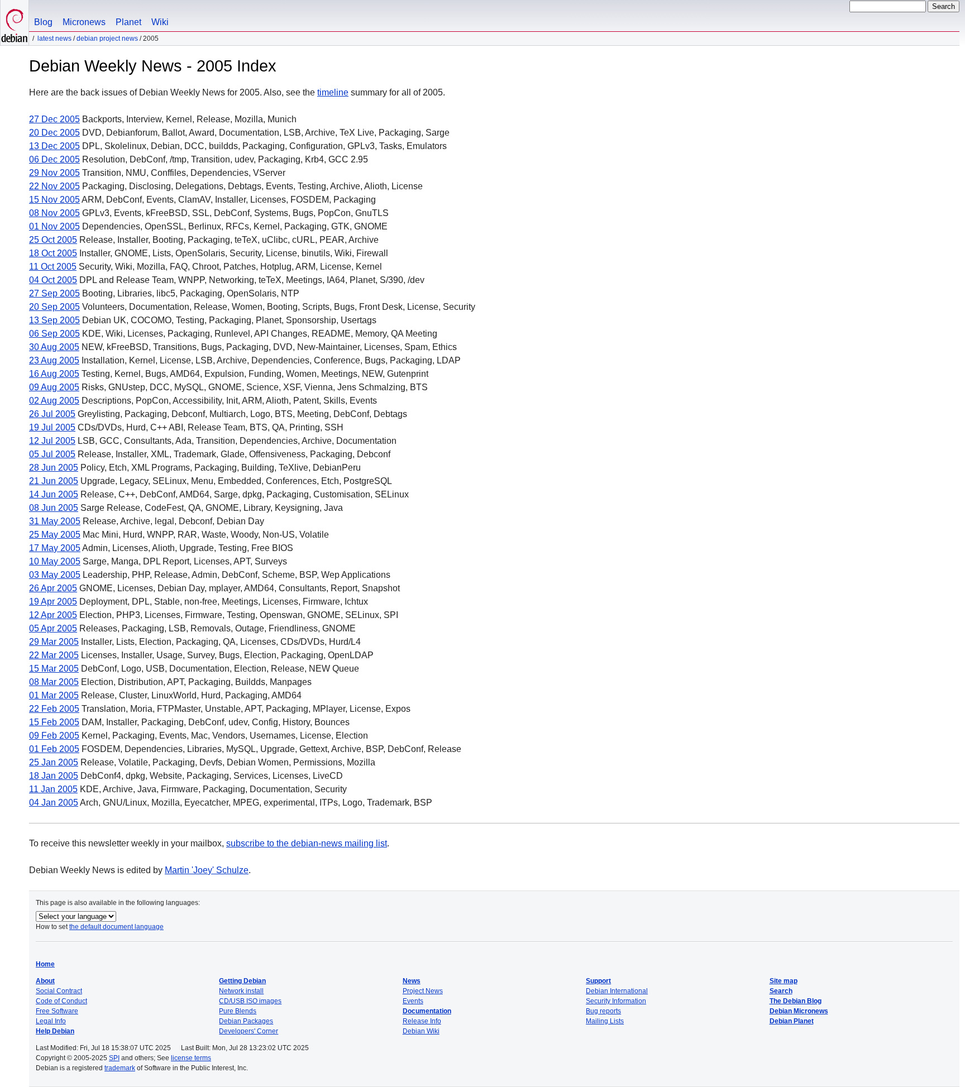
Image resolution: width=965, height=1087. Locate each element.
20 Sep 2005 (54, 307)
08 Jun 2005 (53, 508)
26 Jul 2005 (52, 414)
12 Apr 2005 (53, 615)
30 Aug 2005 (54, 347)
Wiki (160, 22)
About (45, 981)
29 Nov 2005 (54, 173)
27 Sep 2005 (54, 293)
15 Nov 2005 (54, 199)
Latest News (54, 38)
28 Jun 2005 (53, 467)
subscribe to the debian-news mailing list (306, 843)
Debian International (617, 991)
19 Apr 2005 (53, 601)
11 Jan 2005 (53, 789)
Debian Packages (246, 1021)
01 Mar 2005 (54, 695)
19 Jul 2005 (52, 427)
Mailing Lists (605, 1021)
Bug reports (603, 1011)
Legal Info (51, 1021)
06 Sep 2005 (54, 333)
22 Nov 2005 (54, 186)
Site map (783, 981)
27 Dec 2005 (54, 119)
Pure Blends (237, 1011)
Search (781, 991)
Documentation (427, 1011)
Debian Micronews (799, 1011)
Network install (241, 991)
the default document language (116, 927)
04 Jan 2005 (53, 802)
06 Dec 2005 (54, 159)
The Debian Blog (795, 1001)
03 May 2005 (54, 575)
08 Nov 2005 (54, 213)
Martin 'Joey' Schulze (207, 870)
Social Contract (59, 991)
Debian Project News (107, 38)
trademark (119, 1068)
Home (45, 964)
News (412, 981)
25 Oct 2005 (53, 240)
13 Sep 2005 (54, 320)
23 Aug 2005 (54, 360)
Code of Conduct (61, 1001)
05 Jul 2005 (52, 454)
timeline (332, 92)
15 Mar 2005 (54, 668)
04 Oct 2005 (53, 280)
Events (413, 1001)
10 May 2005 (54, 561)
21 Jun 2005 (53, 481)
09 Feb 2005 (54, 735)
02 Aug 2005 (54, 400)
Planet (128, 22)
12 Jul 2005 (52, 441)
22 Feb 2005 (54, 709)
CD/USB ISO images (250, 1001)
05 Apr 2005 (53, 628)
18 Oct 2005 (53, 253)
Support (598, 981)
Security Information (616, 1001)
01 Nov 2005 (54, 226)
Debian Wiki (421, 1031)
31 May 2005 (54, 521)
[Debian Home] (14, 22)
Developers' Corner (248, 1031)
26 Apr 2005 (53, 588)
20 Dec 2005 (54, 132)
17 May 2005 (54, 548)
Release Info (422, 1021)
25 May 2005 (54, 534)
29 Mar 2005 (54, 642)
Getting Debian (242, 981)
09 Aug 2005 (54, 387)
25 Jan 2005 (53, 762)
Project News (423, 991)
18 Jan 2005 (53, 775)
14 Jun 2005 (53, 494)
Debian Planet (792, 1021)
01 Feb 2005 (54, 749)
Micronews (84, 22)
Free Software (57, 1011)
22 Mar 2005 (54, 655)
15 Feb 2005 (54, 722)
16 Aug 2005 (54, 374)
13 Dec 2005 (54, 146)
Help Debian (55, 1031)
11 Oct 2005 (53, 266)
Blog (43, 22)
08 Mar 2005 (54, 682)
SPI (114, 1058)
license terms (191, 1058)
